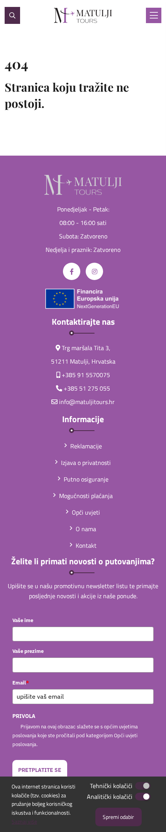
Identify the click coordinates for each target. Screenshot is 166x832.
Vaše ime (22, 620)
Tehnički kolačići (111, 785)
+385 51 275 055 (87, 388)
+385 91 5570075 (86, 374)
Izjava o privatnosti (86, 462)
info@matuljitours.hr (87, 401)
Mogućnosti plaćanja (86, 495)
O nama (86, 528)
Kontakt (86, 545)
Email (20, 682)
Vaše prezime (28, 651)
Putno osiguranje (86, 479)
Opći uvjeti (86, 512)
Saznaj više (24, 821)
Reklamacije (86, 446)
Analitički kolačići (109, 796)
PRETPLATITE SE (39, 770)
